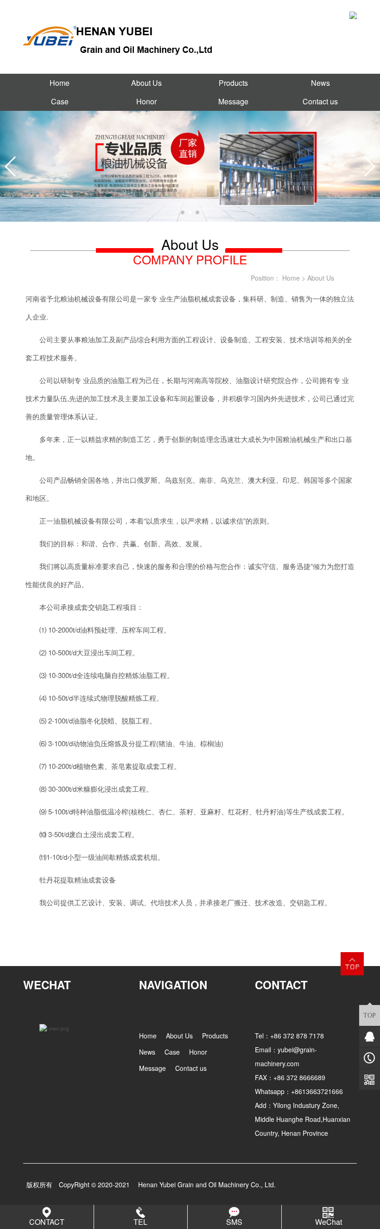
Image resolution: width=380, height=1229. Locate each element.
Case (60, 101)
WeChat (328, 1221)
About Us (146, 82)
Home (60, 82)
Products (233, 82)
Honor (146, 101)
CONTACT (46, 1221)
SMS (234, 1221)
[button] (182, 212)
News (320, 82)
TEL (140, 1221)
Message (233, 101)
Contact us (320, 101)
